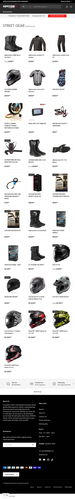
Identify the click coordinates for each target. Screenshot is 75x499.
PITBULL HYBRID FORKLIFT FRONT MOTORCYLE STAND (11, 126)
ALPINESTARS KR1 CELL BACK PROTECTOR (12, 161)
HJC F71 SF (56, 265)
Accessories (7, 12)
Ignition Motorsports (12, 483)
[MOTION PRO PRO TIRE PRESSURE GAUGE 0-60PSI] (13, 183)
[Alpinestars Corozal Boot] (38, 219)
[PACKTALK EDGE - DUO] (13, 253)
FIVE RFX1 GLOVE (58, 89)
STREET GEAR (11, 496)
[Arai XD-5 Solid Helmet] (61, 285)
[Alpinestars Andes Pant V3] (61, 44)
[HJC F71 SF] (61, 253)
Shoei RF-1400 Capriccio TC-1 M (37, 332)
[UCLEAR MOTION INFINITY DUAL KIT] (38, 183)
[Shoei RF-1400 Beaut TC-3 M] (61, 320)
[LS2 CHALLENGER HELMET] (13, 78)
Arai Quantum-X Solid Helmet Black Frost (36, 298)
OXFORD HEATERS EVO (12, 230)
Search (41, 409)
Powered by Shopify (23, 483)
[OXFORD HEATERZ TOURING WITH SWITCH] (61, 183)
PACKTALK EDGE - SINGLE (58, 232)
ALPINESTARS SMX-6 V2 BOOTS (37, 161)
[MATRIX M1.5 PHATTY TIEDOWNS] (61, 112)
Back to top (37, 391)
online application (57, 16)
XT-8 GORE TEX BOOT (36, 265)
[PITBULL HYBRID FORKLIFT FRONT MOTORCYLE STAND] (13, 112)
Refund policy (43, 424)
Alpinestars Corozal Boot (37, 230)
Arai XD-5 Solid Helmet (60, 297)
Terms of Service (44, 420)
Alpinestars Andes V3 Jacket (36, 56)
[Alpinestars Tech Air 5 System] (38, 78)
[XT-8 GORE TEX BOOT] (38, 253)
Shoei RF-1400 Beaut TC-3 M (60, 332)
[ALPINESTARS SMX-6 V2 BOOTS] (38, 148)
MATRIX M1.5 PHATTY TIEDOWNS (59, 125)
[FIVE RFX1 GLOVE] (61, 78)
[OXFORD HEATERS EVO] (13, 219)
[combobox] (40, 7)
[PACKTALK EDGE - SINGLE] (61, 219)
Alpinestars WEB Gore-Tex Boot (12, 56)
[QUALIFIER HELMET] (13, 285)
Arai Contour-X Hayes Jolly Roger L (12, 332)
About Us (42, 413)
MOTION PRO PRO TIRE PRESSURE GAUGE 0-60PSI (12, 196)
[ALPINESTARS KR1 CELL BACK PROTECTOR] (13, 148)
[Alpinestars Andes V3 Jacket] (38, 44)
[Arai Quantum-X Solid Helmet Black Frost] (38, 285)
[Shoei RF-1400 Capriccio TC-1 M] (38, 320)
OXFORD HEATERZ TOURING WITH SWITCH (60, 195)
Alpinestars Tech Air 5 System (36, 90)
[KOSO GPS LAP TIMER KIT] (38, 112)
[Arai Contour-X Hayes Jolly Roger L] (13, 320)
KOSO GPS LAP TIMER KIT (37, 123)
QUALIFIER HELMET (11, 297)
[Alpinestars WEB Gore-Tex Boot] (13, 44)
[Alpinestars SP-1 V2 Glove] (61, 148)
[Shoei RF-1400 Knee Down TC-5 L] (13, 354)
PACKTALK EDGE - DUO (12, 265)
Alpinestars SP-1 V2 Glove (59, 161)
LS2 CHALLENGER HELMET (10, 90)
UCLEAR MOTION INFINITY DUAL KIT (35, 195)
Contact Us (42, 417)
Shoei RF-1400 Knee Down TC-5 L (11, 366)
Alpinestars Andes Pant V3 (60, 56)
